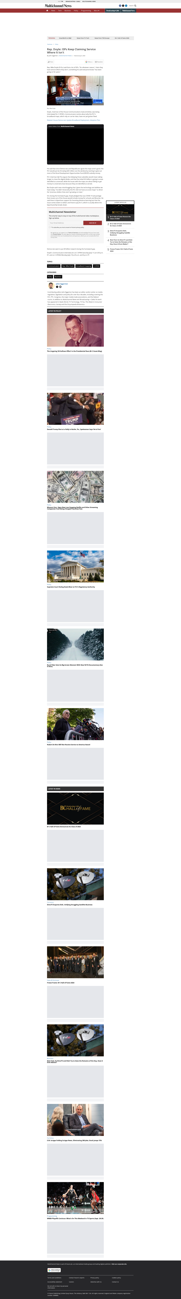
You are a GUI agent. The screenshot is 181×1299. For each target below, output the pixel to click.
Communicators (53, 266)
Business (68, 11)
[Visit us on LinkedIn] (126, 6)
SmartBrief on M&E (65, 38)
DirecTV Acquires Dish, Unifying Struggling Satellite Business (120, 233)
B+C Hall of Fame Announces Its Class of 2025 (120, 225)
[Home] (47, 10)
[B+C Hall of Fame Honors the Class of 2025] (120, 212)
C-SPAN (96, 266)
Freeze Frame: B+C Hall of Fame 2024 (121, 250)
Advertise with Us (96, 1282)
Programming (86, 11)
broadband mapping (83, 266)
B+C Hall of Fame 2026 (122, 38)
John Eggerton (53, 56)
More (96, 11)
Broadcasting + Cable (73, 1)
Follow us (90, 62)
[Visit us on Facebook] (120, 6)
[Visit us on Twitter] (123, 6)
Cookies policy (116, 1278)
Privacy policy (94, 1278)
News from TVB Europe (102, 38)
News (53, 11)
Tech (60, 11)
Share (51, 62)
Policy (76, 11)
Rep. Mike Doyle (68, 266)
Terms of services (73, 232)
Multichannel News (89, 1)
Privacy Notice (57, 234)
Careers (71, 1282)
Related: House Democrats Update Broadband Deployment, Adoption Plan (73, 120)
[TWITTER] (57, 287)
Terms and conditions (54, 1278)
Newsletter (100, 62)
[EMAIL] (60, 287)
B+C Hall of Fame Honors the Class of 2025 (120, 218)
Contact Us (115, 1282)
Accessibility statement (55, 1282)
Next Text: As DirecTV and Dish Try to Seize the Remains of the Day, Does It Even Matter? (121, 242)
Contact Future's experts (76, 1278)
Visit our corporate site (119, 1264)
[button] (132, 6)
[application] (75, 144)
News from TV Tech (83, 38)
